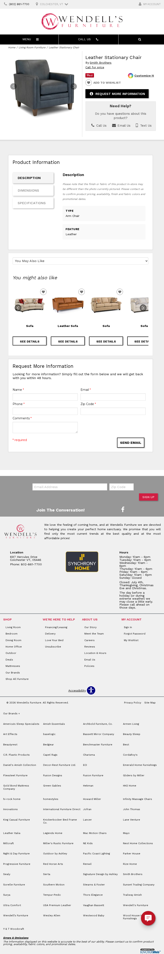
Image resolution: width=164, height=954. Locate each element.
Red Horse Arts (53, 863)
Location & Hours (95, 653)
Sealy (6, 874)
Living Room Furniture (32, 47)
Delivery (50, 633)
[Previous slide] (18, 308)
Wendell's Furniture (135, 905)
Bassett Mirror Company (98, 734)
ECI (85, 764)
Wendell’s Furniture (15, 915)
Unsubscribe (53, 646)
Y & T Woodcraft (13, 928)
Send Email (130, 443)
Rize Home (130, 863)
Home (11, 47)
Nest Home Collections (138, 843)
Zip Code (88, 404)
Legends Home (52, 833)
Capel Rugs (50, 754)
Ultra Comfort (12, 905)
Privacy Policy (132, 702)
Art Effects (10, 734)
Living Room (13, 627)
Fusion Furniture (93, 775)
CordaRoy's (130, 754)
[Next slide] (143, 308)
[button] (73, 86)
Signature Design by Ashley (100, 874)
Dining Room (13, 640)
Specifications (32, 203)
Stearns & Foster (94, 884)
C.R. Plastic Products (16, 754)
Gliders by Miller (133, 775)
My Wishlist (131, 640)
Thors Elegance (93, 894)
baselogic (49, 734)
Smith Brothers (100, 62)
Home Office (14, 646)
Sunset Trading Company (138, 884)
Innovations (10, 809)
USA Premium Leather (57, 905)
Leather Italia (11, 833)
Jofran (87, 809)
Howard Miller (92, 799)
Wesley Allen (51, 915)
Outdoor (11, 653)
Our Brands (13, 672)
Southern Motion (53, 884)
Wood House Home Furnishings (135, 917)
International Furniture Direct (61, 809)
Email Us (123, 125)
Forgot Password (134, 633)
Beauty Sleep (131, 734)
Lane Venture (131, 819)
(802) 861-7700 (19, 4)
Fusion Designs (52, 775)
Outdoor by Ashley (55, 853)
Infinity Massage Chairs (137, 799)
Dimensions (28, 190)
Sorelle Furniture (14, 884)
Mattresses (13, 666)
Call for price (94, 67)
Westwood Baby (93, 915)
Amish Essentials (54, 723)
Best (126, 744)
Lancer (87, 819)
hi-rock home (11, 799)
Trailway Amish (132, 894)
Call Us (101, 125)
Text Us (145, 125)
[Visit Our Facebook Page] (122, 509)
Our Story (90, 627)
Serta (46, 874)
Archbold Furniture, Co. (98, 723)
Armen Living (131, 723)
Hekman (88, 785)
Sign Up (148, 497)
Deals (9, 659)
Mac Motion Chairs (95, 833)
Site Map (150, 702)
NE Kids (88, 843)
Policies (89, 666)
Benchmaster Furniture (97, 744)
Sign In (128, 627)
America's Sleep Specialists (21, 723)
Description (29, 178)
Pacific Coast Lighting (96, 853)
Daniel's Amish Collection (19, 764)
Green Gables (52, 785)
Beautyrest (10, 744)
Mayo (126, 833)
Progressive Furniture (16, 863)
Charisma (89, 754)
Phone (19, 404)
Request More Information (120, 94)
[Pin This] (89, 76)
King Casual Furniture (16, 819)
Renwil (87, 863)
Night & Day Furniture (16, 853)
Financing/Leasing (56, 627)
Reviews (89, 646)
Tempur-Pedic (52, 894)
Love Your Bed (54, 640)
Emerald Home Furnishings (140, 764)
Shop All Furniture (17, 679)
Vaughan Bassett (93, 905)
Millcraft (8, 843)
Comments (22, 418)
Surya (6, 894)
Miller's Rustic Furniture (58, 843)
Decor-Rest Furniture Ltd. (59, 764)
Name (18, 390)
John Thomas (131, 809)
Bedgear (48, 744)
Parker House (131, 853)
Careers (89, 640)
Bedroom (12, 633)
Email (86, 390)
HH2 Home (129, 785)
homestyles (50, 799)
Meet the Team (94, 633)
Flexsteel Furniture (15, 775)
